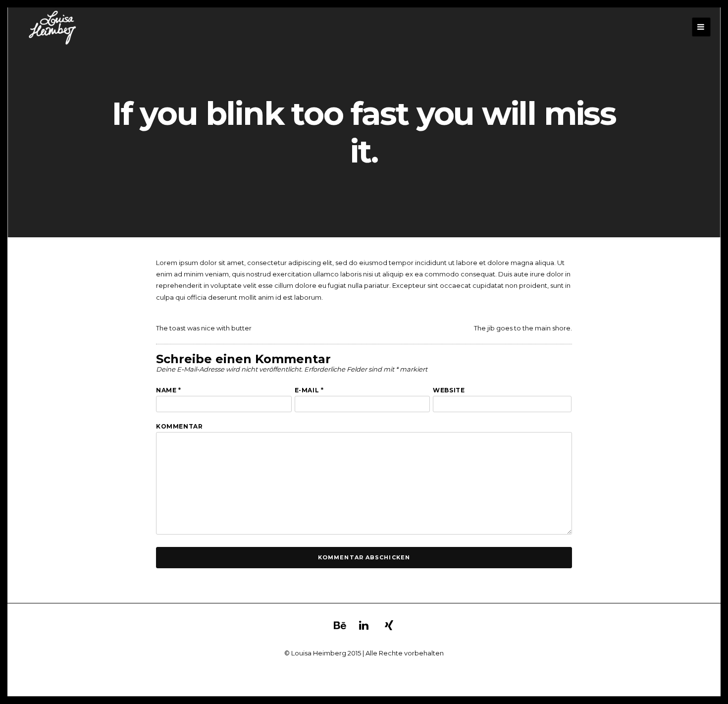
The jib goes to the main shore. (523, 328)
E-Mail (309, 390)
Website (449, 390)
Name (168, 390)
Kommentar (179, 426)
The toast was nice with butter (204, 328)
